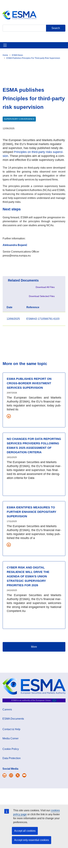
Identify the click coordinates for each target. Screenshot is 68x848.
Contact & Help (11, 729)
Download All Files (45, 287)
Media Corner (10, 738)
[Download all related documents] (9, 416)
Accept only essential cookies (31, 840)
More (34, 646)
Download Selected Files (42, 296)
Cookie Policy (10, 749)
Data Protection (11, 758)
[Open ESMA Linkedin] (18, 775)
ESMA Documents (13, 718)
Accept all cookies (24, 830)
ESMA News (17, 55)
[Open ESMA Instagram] (11, 775)
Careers (7, 709)
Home (5, 55)
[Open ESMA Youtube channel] (24, 775)
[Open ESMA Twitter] (4, 775)
